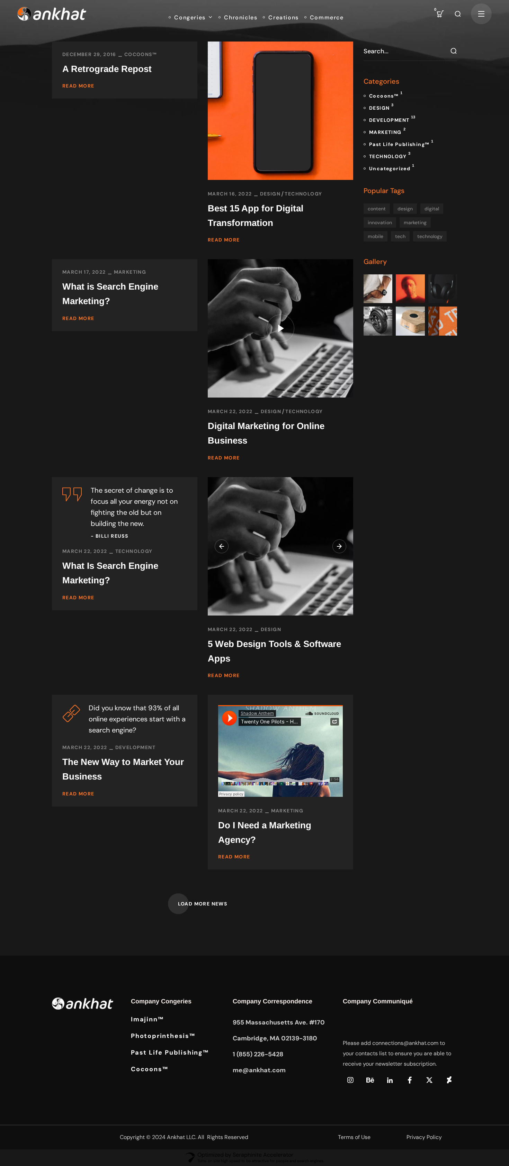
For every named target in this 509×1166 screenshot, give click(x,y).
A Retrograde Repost (107, 69)
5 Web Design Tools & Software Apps (274, 651)
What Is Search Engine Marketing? (110, 573)
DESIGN (270, 194)
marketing (415, 222)
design (405, 209)
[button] (440, 13)
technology (430, 236)
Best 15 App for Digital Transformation (255, 215)
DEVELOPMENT (135, 747)
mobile (375, 236)
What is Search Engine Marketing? (110, 293)
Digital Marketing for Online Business (266, 433)
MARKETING (130, 272)
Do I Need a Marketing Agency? (264, 832)
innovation (380, 222)
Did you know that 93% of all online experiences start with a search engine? (137, 719)
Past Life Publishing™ (401, 143)
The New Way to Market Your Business (123, 769)
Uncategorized (391, 167)
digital (432, 209)
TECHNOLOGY (303, 194)
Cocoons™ (140, 54)
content (377, 209)
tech (400, 236)
